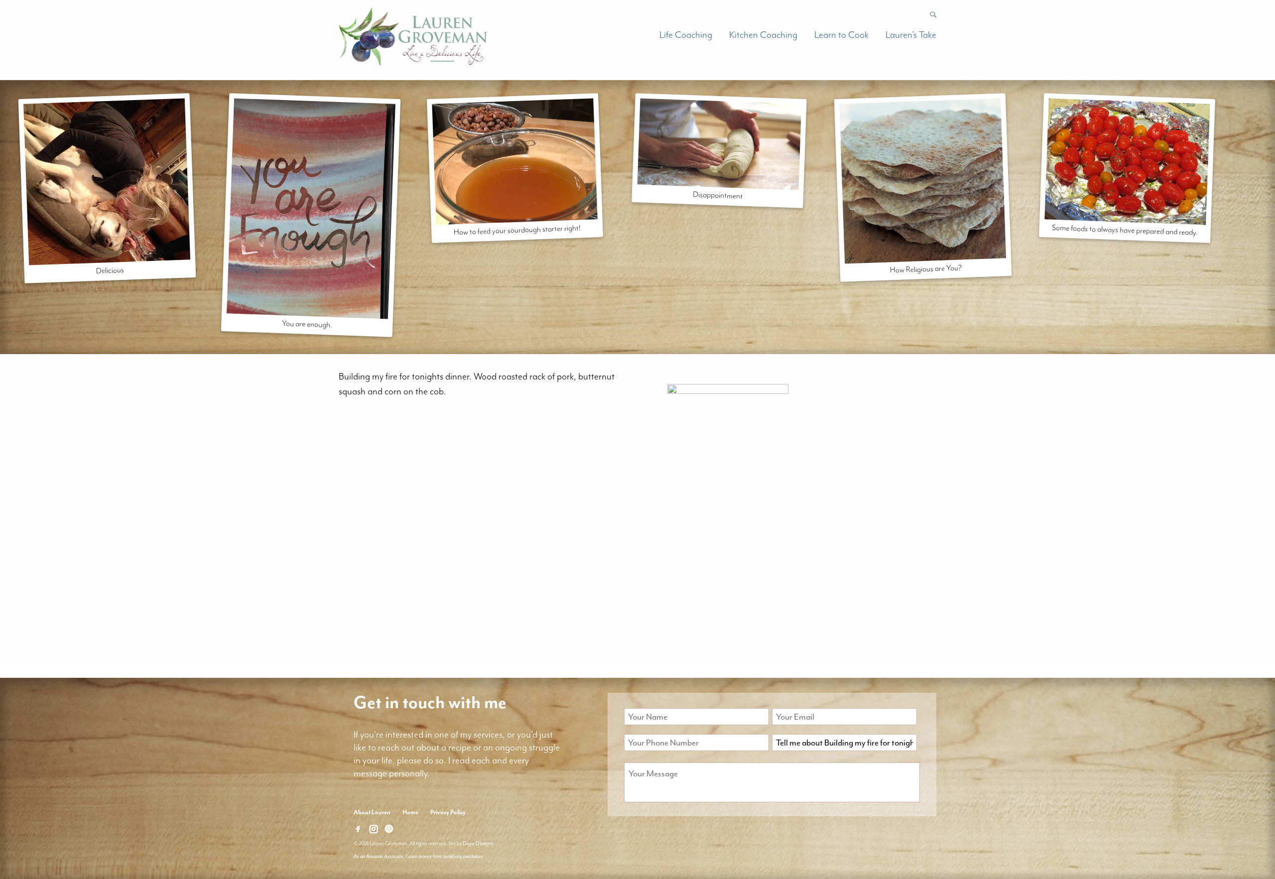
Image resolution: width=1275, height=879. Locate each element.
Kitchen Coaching (763, 35)
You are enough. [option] (307, 324)
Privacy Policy (448, 812)
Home (410, 812)
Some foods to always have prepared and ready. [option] (1125, 230)
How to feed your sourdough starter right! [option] (517, 230)
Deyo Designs (478, 843)
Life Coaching (685, 35)
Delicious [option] (110, 270)
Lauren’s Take (911, 35)
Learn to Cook (841, 35)
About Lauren (372, 812)
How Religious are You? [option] (926, 268)
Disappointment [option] (717, 195)
